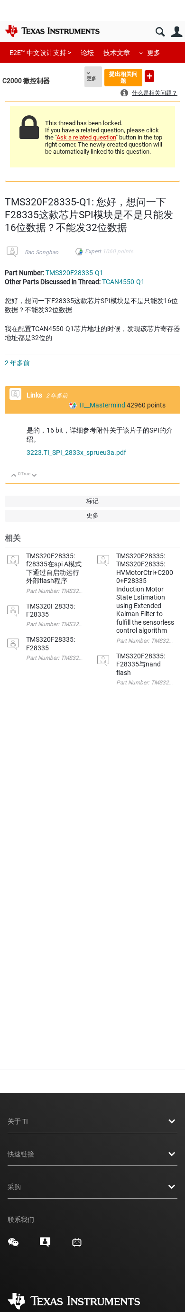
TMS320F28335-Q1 (74, 273)
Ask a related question (86, 137)
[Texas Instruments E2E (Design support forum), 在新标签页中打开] (45, 1245)
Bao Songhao (41, 252)
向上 (14, 476)
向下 (34, 476)
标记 (92, 501)
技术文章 (116, 52)
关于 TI (18, 1121)
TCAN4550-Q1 (123, 282)
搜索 (160, 32)
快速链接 (21, 1154)
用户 (176, 32)
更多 (153, 52)
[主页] (52, 31)
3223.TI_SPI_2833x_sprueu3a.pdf (76, 452)
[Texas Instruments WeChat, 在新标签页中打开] (13, 1245)
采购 (14, 1187)
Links (35, 395)
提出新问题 (149, 76)
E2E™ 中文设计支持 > (40, 52)
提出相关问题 (123, 77)
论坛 (87, 52)
